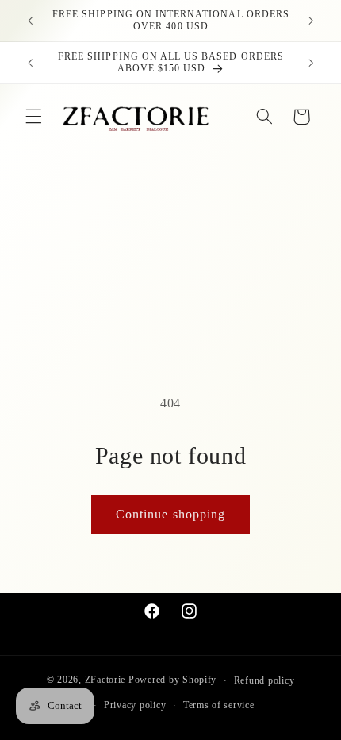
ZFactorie (105, 680)
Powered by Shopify (172, 680)
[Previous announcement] (30, 20)
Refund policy (264, 680)
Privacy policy (135, 705)
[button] (33, 116)
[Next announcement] (310, 20)
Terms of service (219, 705)
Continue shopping (170, 514)
